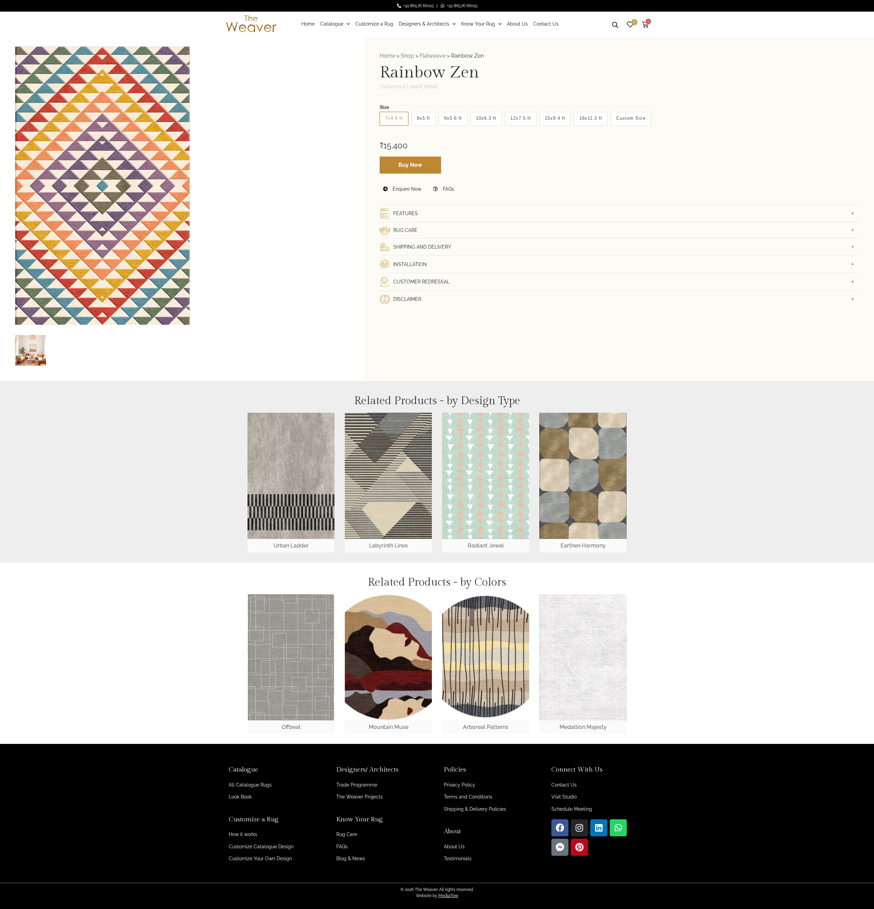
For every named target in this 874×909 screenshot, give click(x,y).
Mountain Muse (388, 727)
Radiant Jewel (486, 545)
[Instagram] (579, 827)
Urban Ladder (291, 545)
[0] (630, 23)
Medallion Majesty (583, 727)
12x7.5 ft (520, 118)
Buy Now (410, 165)
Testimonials (457, 858)
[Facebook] (559, 827)
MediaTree (448, 895)
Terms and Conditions (468, 797)
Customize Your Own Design (260, 858)
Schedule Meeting (571, 809)
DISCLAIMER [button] (407, 299)
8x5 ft (423, 118)
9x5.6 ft (453, 118)
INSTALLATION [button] (410, 264)
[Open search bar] (615, 24)
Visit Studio (564, 797)
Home (308, 24)
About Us (517, 24)
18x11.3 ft (590, 118)
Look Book (240, 797)
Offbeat (291, 727)
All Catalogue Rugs (250, 785)
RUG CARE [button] (405, 230)
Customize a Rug (374, 24)
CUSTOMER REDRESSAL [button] (421, 281)
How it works (243, 834)
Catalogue (331, 24)
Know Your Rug (478, 24)
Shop (407, 56)
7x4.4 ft (394, 118)
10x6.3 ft (486, 118)
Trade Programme (356, 785)
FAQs (447, 189)
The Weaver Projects (359, 797)
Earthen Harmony (583, 545)
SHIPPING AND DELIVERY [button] (422, 247)
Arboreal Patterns (485, 727)
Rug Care (346, 834)
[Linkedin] (598, 827)
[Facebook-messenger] (559, 847)
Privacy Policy (459, 785)
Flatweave (433, 56)
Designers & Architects (424, 24)
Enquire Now (406, 189)
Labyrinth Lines (388, 545)
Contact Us (546, 24)
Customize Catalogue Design (261, 846)
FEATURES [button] (405, 213)
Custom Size (631, 118)
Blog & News (350, 858)
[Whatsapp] (618, 827)
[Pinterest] (579, 847)
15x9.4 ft (555, 118)
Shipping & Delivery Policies (475, 809)
